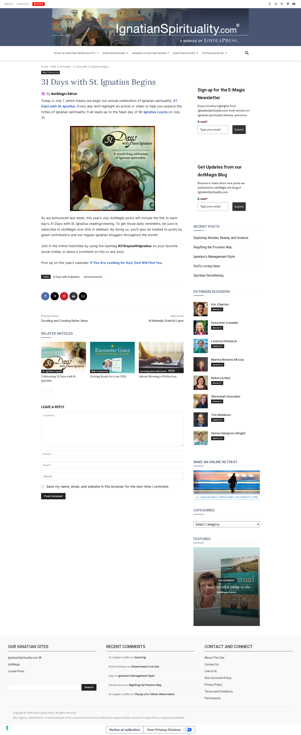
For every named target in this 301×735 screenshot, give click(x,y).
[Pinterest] (64, 296)
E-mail (203, 122)
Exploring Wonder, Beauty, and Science (221, 238)
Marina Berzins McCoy (227, 359)
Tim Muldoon (221, 415)
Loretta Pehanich (224, 341)
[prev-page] (43, 389)
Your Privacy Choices (164, 730)
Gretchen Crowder (224, 323)
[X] (282, 4)
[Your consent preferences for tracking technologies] (7, 728)
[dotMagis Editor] (43, 94)
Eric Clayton (220, 304)
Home (44, 66)
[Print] (73, 296)
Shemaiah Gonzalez (225, 396)
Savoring (140, 657)
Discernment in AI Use (145, 666)
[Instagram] (276, 4)
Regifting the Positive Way (213, 247)
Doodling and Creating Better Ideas (64, 321)
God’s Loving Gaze (207, 266)
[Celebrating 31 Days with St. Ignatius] (63, 357)
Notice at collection (124, 730)
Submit (239, 129)
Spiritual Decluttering (208, 275)
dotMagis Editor (64, 93)
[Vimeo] (288, 4)
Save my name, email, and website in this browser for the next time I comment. (107, 486)
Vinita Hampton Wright (228, 433)
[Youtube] (294, 4)
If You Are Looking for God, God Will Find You (126, 263)
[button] (247, 53)
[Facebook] (270, 4)
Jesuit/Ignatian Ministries (153, 371)
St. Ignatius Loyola (153, 112)
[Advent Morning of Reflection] (161, 357)
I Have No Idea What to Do (226, 586)
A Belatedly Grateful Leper (166, 321)
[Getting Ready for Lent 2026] (112, 357)
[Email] (83, 296)
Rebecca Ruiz (221, 378)
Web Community (60, 66)
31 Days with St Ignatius (66, 276)
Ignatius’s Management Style (214, 257)
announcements (93, 276)
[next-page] (50, 389)
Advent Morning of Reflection (158, 376)
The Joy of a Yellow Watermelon (154, 694)
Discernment (226, 580)
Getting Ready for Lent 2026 (108, 376)
